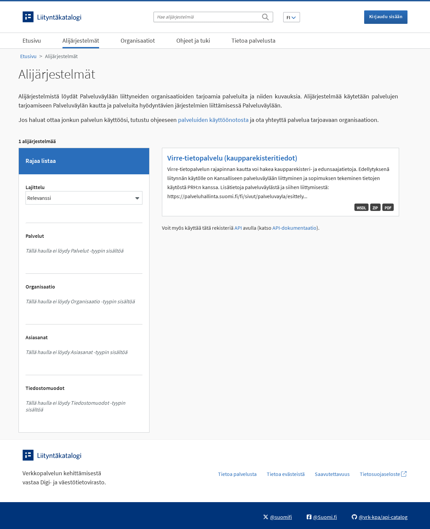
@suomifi (281, 517)
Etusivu (32, 40)
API (238, 228)
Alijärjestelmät (80, 40)
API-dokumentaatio (294, 228)
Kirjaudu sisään (385, 16)
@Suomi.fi (325, 517)
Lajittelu (35, 187)
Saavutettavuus (332, 474)
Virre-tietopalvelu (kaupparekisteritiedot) (232, 158)
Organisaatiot (138, 40)
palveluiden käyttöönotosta (213, 120)
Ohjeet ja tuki (193, 40)
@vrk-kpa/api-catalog (383, 517)
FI (289, 17)
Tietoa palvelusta (253, 40)
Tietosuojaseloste (380, 474)
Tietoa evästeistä (286, 474)
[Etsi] (265, 15)
